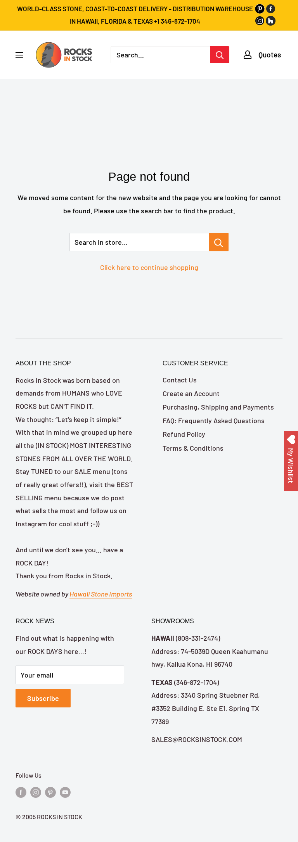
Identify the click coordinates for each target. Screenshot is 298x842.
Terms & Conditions (193, 448)
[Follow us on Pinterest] (50, 792)
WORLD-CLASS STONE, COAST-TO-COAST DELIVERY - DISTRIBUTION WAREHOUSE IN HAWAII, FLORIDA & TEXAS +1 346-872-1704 (135, 15)
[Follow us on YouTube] (65, 792)
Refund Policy (184, 434)
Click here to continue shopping (149, 267)
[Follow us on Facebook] (21, 792)
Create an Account (191, 393)
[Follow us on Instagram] (35, 792)
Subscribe (43, 698)
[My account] (247, 54)
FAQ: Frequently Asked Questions (214, 420)
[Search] (219, 54)
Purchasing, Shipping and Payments (218, 407)
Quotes (269, 54)
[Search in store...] (219, 242)
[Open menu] (19, 55)
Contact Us (180, 379)
